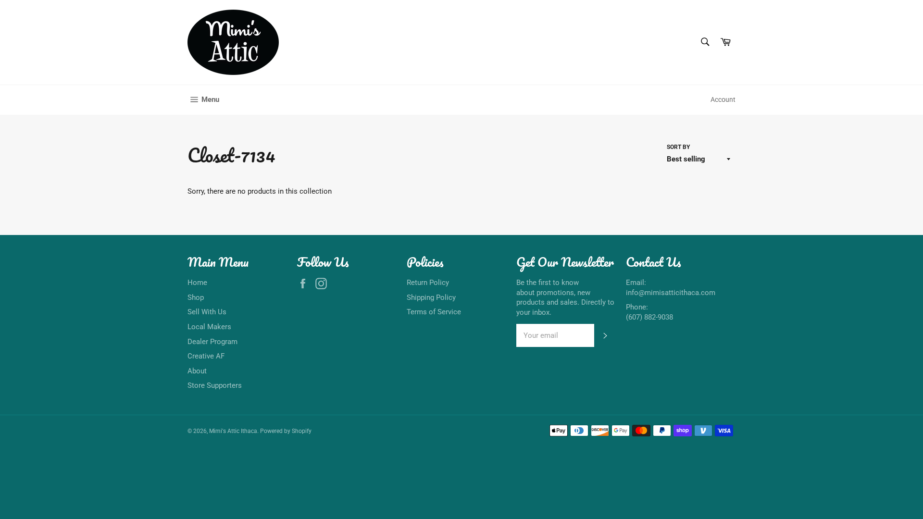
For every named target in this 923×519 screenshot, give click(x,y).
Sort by (678, 147)
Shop (195, 297)
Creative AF (206, 356)
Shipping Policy (431, 297)
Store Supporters (214, 385)
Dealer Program (212, 341)
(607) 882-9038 (649, 317)
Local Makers (209, 326)
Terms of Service (434, 312)
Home (197, 282)
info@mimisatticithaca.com (670, 292)
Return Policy (428, 282)
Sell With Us (206, 312)
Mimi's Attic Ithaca (233, 431)
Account (723, 99)
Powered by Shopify (286, 431)
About (197, 371)
